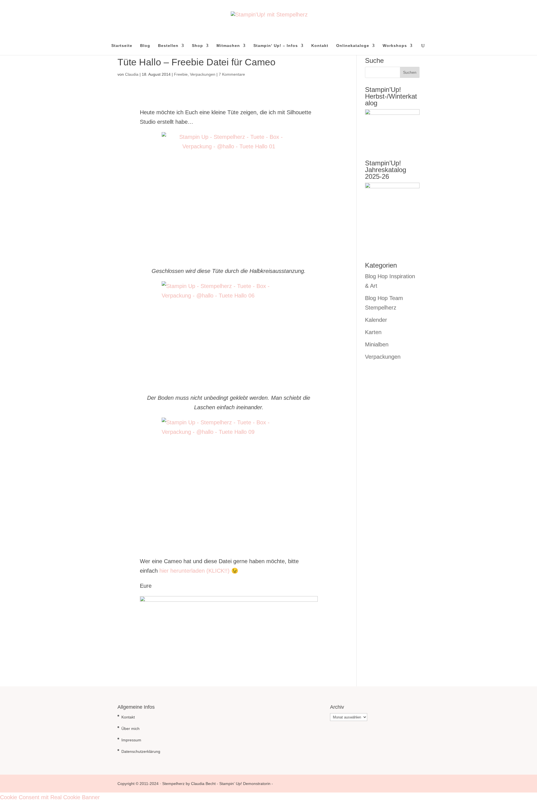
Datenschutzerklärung (140, 751)
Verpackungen (202, 74)
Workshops (395, 46)
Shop (197, 46)
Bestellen (168, 46)
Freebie (181, 74)
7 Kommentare (232, 74)
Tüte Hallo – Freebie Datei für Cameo (196, 62)
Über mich (130, 728)
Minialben (376, 344)
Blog (145, 46)
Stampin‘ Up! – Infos (275, 46)
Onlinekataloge (352, 46)
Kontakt (319, 46)
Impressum (131, 740)
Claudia (131, 74)
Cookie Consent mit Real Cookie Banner (50, 797)
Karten (373, 332)
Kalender (376, 320)
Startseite (121, 46)
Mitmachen (228, 46)
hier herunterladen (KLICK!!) (194, 571)
